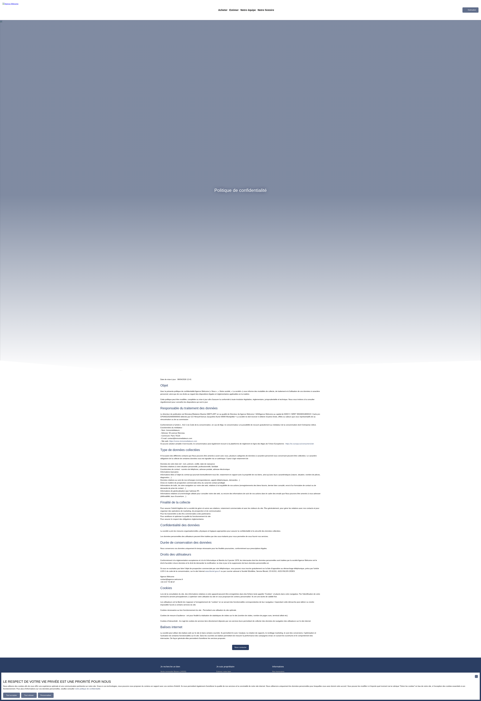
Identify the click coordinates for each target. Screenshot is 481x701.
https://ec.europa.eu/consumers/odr (299, 444)
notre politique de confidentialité (87, 689)
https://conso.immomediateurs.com (183, 441)
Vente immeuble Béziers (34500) (173, 671)
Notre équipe (248, 10)
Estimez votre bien (223, 671)
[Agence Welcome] (20, 10)
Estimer (234, 10)
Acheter (222, 10)
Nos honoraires (278, 671)
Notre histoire (266, 10)
